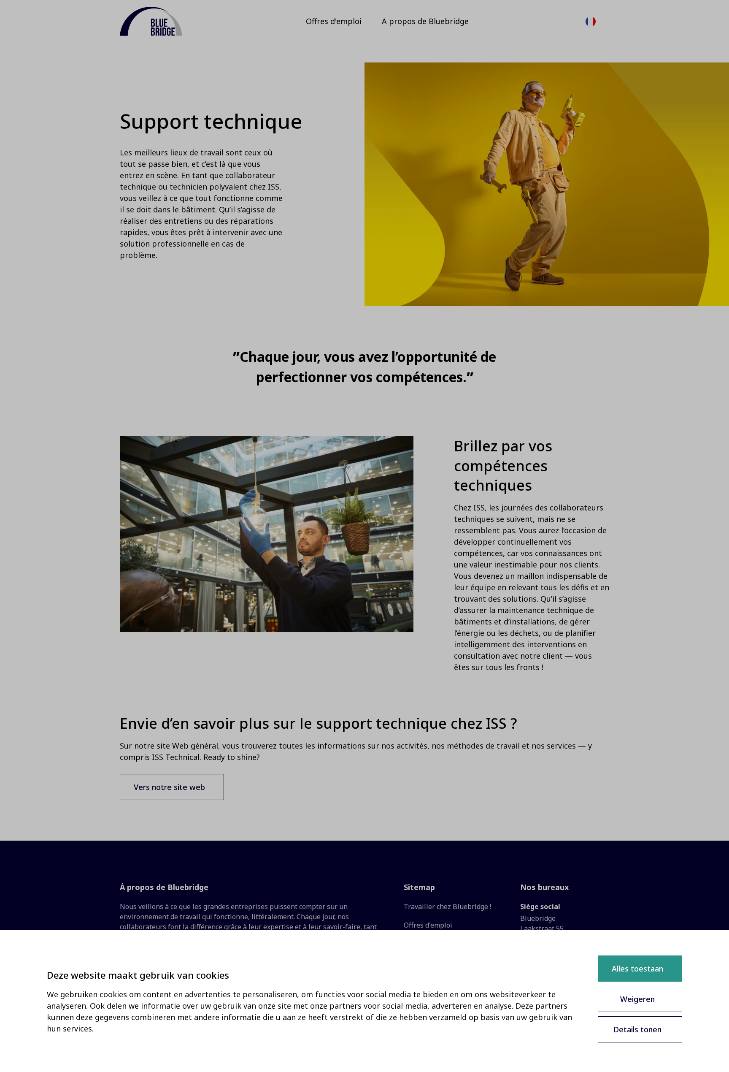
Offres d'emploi (428, 925)
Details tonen (637, 1029)
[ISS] (151, 21)
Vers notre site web (169, 787)
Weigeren (637, 999)
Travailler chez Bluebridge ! (447, 906)
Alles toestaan (637, 968)
